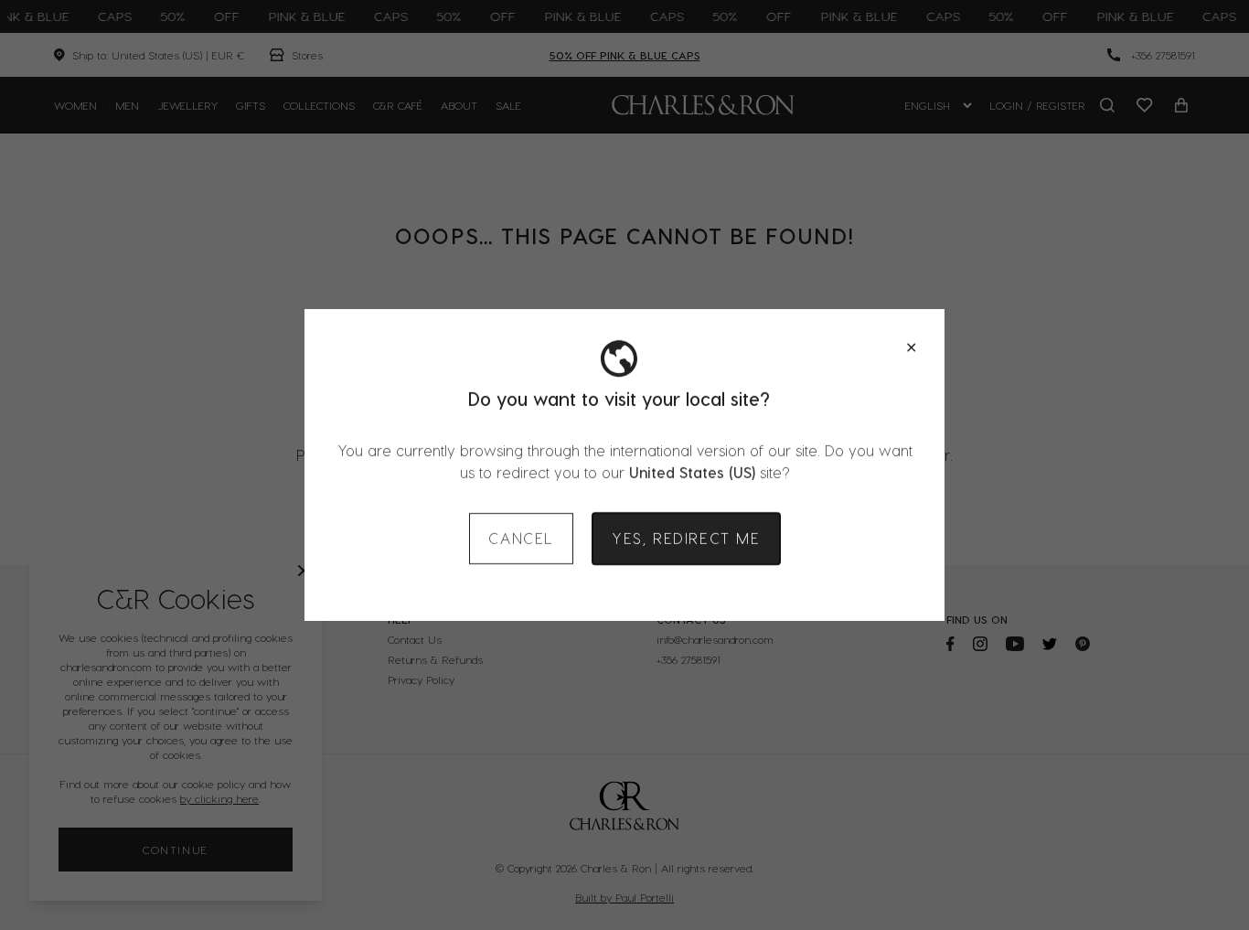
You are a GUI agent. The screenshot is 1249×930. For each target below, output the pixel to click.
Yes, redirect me (686, 538)
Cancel (521, 538)
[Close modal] (911, 347)
